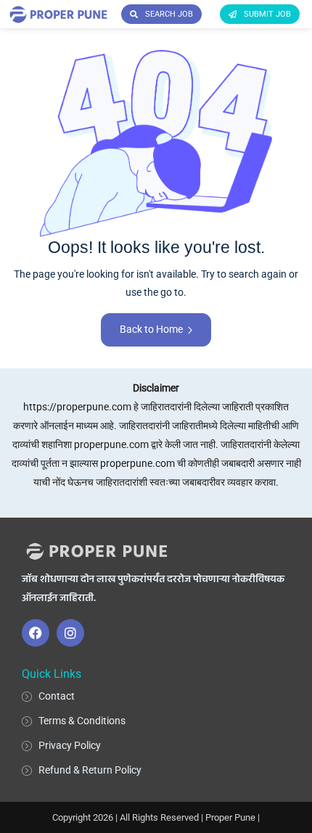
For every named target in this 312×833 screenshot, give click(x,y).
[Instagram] (70, 633)
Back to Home (151, 329)
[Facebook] (35, 633)
